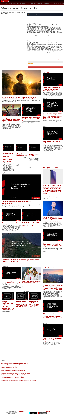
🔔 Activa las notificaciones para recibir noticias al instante (37, 14)
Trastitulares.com (30, 415)
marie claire (47, 72)
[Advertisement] (21, 137)
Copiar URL (30, 63)
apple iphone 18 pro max (51, 168)
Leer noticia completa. (45, 67)
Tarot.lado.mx (48, 411)
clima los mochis (48, 267)
